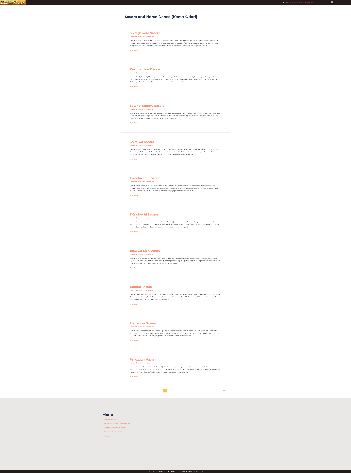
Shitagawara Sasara (145, 33)
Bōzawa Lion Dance (145, 250)
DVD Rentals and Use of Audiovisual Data (117, 423)
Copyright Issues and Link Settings (115, 427)
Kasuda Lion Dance (145, 69)
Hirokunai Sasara (143, 323)
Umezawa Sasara (143, 359)
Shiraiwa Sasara (142, 142)
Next (225, 391)
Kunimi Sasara (141, 287)
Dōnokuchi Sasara (144, 214)
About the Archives (110, 419)
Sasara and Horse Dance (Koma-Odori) (142, 37)
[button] (332, 2)
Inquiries (107, 436)
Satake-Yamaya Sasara (147, 105)
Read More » (134, 50)
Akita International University (113, 432)
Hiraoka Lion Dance (145, 178)
